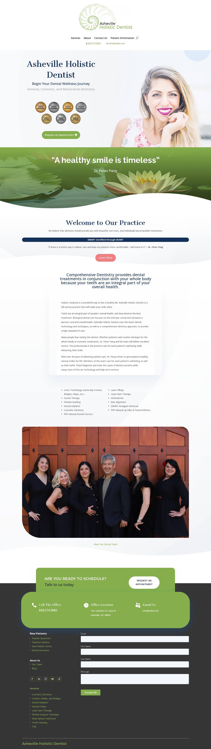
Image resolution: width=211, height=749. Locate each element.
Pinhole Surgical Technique (45, 714)
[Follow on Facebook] (32, 679)
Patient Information (122, 38)
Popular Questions (41, 638)
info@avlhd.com (117, 43)
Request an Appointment (59, 135)
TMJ (34, 726)
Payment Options (41, 642)
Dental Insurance (40, 650)
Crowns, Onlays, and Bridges (46, 698)
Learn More (105, 257)
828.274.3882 (94, 43)
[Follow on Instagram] (45, 679)
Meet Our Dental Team (105, 544)
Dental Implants (40, 702)
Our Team (37, 664)
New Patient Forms (42, 646)
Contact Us (100, 38)
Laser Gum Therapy (42, 710)
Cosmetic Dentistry (42, 694)
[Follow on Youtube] (52, 679)
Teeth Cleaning (39, 722)
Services (75, 38)
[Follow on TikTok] (59, 679)
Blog (34, 668)
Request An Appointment (144, 582)
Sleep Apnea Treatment (44, 718)
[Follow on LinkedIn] (39, 679)
